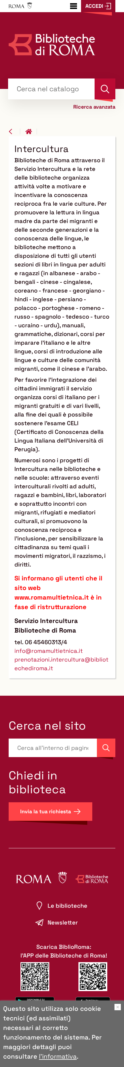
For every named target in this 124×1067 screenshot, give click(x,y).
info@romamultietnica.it (48, 651)
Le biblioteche (67, 905)
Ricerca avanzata (94, 107)
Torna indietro (14, 131)
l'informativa (58, 1056)
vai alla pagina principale (31, 131)
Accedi (94, 6)
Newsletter (63, 922)
